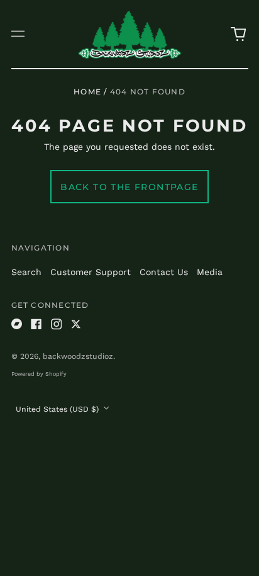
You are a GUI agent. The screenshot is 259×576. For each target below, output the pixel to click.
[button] (238, 34)
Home (87, 91)
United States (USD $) (58, 409)
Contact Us (164, 272)
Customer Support (90, 272)
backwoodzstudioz (78, 356)
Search (26, 272)
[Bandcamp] (17, 324)
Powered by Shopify (39, 374)
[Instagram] (56, 324)
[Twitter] (76, 324)
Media (210, 272)
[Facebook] (36, 324)
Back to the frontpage (129, 187)
